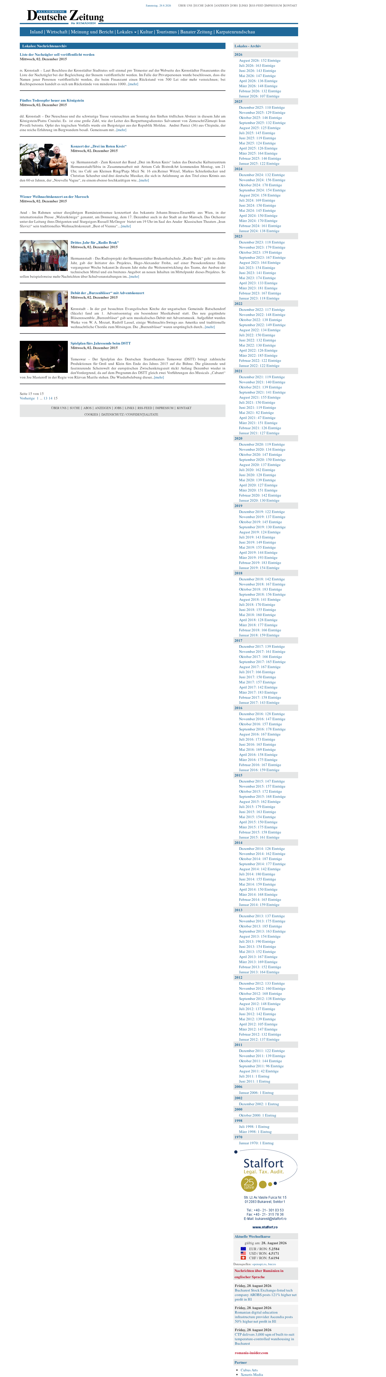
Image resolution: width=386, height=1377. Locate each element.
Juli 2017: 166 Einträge (257, 672)
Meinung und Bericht (92, 31)
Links (244, 5)
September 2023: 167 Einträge (262, 257)
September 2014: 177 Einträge (262, 863)
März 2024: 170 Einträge (258, 220)
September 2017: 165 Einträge (262, 661)
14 (51, 398)
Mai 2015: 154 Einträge (257, 816)
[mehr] (133, 83)
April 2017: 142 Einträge (258, 687)
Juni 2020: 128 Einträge (257, 474)
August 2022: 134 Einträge (260, 330)
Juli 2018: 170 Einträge (257, 604)
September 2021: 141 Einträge (262, 392)
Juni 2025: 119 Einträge (257, 138)
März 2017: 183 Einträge (258, 692)
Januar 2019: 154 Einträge (259, 567)
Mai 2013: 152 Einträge (257, 951)
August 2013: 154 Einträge (260, 936)
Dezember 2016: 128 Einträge (262, 713)
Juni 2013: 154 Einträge (257, 946)
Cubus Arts (249, 1369)
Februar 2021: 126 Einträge (260, 427)
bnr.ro (272, 1264)
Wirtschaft (57, 31)
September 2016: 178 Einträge (262, 729)
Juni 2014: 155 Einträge (257, 879)
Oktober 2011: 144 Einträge (260, 1061)
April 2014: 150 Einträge (258, 889)
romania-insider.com (251, 1352)
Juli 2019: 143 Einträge (257, 537)
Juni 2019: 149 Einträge (257, 542)
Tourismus (166, 31)
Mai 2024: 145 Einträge (257, 210)
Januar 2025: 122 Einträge (259, 163)
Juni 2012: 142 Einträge (257, 1014)
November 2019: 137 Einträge (262, 516)
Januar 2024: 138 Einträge (259, 230)
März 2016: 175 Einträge (258, 759)
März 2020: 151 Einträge (258, 490)
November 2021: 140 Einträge (262, 382)
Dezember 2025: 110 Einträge (262, 107)
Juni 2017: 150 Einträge (257, 677)
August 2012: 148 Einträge (260, 1003)
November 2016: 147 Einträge (262, 719)
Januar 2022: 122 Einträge (259, 365)
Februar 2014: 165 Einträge (260, 899)
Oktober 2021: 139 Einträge (260, 387)
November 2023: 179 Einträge (262, 247)
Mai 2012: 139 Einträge (257, 1019)
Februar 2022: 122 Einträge (260, 360)
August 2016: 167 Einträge (260, 734)
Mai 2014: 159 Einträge (257, 884)
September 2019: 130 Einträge (262, 527)
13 (45, 398)
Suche (199, 5)
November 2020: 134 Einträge (262, 449)
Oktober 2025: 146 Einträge (260, 117)
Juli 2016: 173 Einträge (257, 739)
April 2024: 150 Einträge (258, 215)
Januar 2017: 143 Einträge (259, 702)
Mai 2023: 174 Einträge (257, 277)
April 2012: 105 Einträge (258, 1024)
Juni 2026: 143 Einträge (257, 70)
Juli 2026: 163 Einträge (257, 65)
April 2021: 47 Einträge (257, 417)
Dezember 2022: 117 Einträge (262, 309)
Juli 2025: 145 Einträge (257, 133)
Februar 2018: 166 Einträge (260, 630)
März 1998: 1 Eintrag (255, 1131)
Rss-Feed (256, 5)
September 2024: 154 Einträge (262, 190)
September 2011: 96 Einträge (261, 1066)
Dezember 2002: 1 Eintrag (259, 1104)
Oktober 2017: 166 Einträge (260, 656)
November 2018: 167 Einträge (262, 584)
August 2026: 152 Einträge (260, 60)
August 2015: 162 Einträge (260, 801)
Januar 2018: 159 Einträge (259, 635)
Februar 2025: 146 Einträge (260, 158)
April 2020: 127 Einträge (258, 485)
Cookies (91, 414)
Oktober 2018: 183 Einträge (260, 589)
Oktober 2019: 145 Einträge (260, 521)
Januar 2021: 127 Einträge (259, 433)
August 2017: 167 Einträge (260, 666)
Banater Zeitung (196, 31)
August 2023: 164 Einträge (260, 262)
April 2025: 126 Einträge (258, 148)
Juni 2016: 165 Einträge (257, 744)
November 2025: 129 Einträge (262, 112)
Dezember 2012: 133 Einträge (262, 983)
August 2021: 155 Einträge (260, 397)
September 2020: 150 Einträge (262, 459)
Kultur (146, 31)
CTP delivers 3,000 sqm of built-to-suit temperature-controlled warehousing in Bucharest (264, 1339)
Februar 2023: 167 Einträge (260, 293)
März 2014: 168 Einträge (258, 894)
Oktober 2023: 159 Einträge (260, 252)
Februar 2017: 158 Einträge (260, 697)
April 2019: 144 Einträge (258, 552)
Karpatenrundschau (235, 31)
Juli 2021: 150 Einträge (257, 402)
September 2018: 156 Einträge (262, 594)
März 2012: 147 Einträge (258, 1029)
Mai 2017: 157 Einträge (257, 682)
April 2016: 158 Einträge (258, 754)
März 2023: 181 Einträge (258, 288)
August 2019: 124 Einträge (260, 532)
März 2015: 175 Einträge (258, 827)
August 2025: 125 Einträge (260, 127)
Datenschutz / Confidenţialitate (129, 414)
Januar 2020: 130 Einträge (259, 500)
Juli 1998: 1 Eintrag (254, 1126)
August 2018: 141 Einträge (260, 599)
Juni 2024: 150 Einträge (257, 205)
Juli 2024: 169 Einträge (257, 200)
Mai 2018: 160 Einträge (257, 614)
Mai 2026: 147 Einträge (257, 75)
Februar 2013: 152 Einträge (260, 967)
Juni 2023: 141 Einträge (257, 272)
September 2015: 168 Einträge (262, 796)
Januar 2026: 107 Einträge (259, 96)
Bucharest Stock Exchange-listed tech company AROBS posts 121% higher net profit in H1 (266, 1295)
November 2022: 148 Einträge (262, 314)
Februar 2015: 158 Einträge (260, 832)
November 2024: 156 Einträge (262, 180)
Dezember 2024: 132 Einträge (262, 174)
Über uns (185, 5)
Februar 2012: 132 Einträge (260, 1034)
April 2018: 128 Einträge (258, 619)
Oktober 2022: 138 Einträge (260, 319)
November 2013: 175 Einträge (262, 921)
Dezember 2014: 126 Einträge (262, 848)
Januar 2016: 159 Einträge (259, 769)
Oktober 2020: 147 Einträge (260, 454)
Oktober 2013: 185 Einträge (260, 926)
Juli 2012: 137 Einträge (257, 1008)
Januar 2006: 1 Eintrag (256, 1092)
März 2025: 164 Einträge (258, 153)
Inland (36, 31)
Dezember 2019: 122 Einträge (262, 511)
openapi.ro (259, 1264)
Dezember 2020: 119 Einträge (262, 444)
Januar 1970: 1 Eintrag (256, 1143)
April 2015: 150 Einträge (258, 822)
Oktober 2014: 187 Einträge (260, 858)
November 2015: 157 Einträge (262, 786)
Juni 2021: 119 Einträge (257, 407)
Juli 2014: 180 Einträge (257, 874)
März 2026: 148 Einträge (258, 86)
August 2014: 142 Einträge (260, 869)
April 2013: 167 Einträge (258, 956)
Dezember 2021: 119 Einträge (262, 377)
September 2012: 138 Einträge (262, 998)
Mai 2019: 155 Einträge (257, 547)
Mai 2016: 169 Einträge (257, 749)
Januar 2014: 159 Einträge (259, 904)
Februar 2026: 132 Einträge (260, 91)
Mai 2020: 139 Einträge (257, 480)
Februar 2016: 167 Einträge (260, 764)
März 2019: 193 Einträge (258, 557)
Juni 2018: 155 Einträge (257, 609)
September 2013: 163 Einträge (262, 931)
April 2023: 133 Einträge (258, 283)
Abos (209, 5)
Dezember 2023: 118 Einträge (262, 242)
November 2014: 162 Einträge (262, 853)
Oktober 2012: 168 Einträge (260, 993)
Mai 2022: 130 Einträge (257, 345)
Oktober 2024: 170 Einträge (260, 185)
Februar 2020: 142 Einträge (260, 495)
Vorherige (28, 398)
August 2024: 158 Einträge (260, 195)
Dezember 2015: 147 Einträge (262, 781)
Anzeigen (222, 5)
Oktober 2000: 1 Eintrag (257, 1115)
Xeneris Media (252, 1374)
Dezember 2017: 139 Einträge (262, 646)
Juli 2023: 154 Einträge (257, 267)
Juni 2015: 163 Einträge (257, 811)
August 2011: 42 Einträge (259, 1071)
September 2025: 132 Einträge (262, 122)
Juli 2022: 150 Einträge (257, 335)
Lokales (125, 31)
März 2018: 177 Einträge (258, 625)
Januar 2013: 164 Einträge (259, 972)
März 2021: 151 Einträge (258, 422)
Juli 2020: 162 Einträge (257, 469)
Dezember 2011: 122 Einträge (262, 1050)
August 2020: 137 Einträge (260, 464)
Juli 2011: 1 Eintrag (254, 1076)
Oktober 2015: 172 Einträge (260, 791)
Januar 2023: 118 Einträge (259, 298)
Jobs (234, 5)
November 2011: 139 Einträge (262, 1055)
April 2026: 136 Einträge (258, 80)
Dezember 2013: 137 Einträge (262, 916)
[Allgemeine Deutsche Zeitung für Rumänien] (64, 13)
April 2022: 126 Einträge (258, 350)
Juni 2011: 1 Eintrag (254, 1081)
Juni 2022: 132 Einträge (257, 340)
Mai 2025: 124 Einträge (257, 143)
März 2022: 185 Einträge (258, 355)
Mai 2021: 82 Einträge (256, 412)
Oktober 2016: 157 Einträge (260, 724)
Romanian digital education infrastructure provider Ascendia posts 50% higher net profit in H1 (264, 1317)
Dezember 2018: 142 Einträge (262, 579)
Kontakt (290, 5)
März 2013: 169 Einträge (258, 961)
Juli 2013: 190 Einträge (257, 941)
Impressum (273, 5)
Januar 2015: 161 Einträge (259, 837)
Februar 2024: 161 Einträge (260, 225)
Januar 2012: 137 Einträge (259, 1039)
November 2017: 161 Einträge (262, 651)
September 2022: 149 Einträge (262, 324)
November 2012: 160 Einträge (262, 988)
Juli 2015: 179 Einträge (257, 806)
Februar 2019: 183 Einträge (260, 562)
